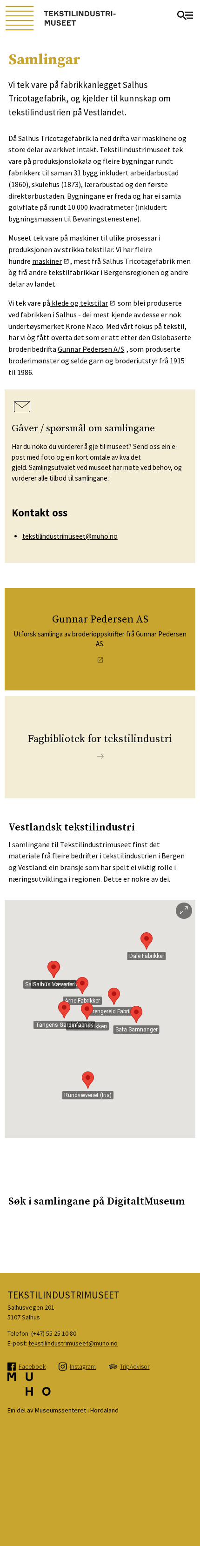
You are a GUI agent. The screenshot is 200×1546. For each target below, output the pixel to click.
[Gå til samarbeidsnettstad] (29, 1388)
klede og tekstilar (79, 303)
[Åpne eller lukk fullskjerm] (184, 911)
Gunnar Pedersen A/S (91, 349)
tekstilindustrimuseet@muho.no (70, 536)
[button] (136, 1014)
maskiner (47, 261)
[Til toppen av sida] (188, 1522)
